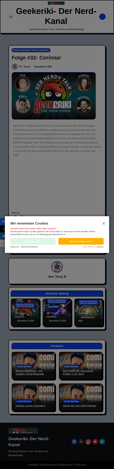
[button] (81, 241)
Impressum (14, 247)
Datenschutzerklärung (29, 247)
